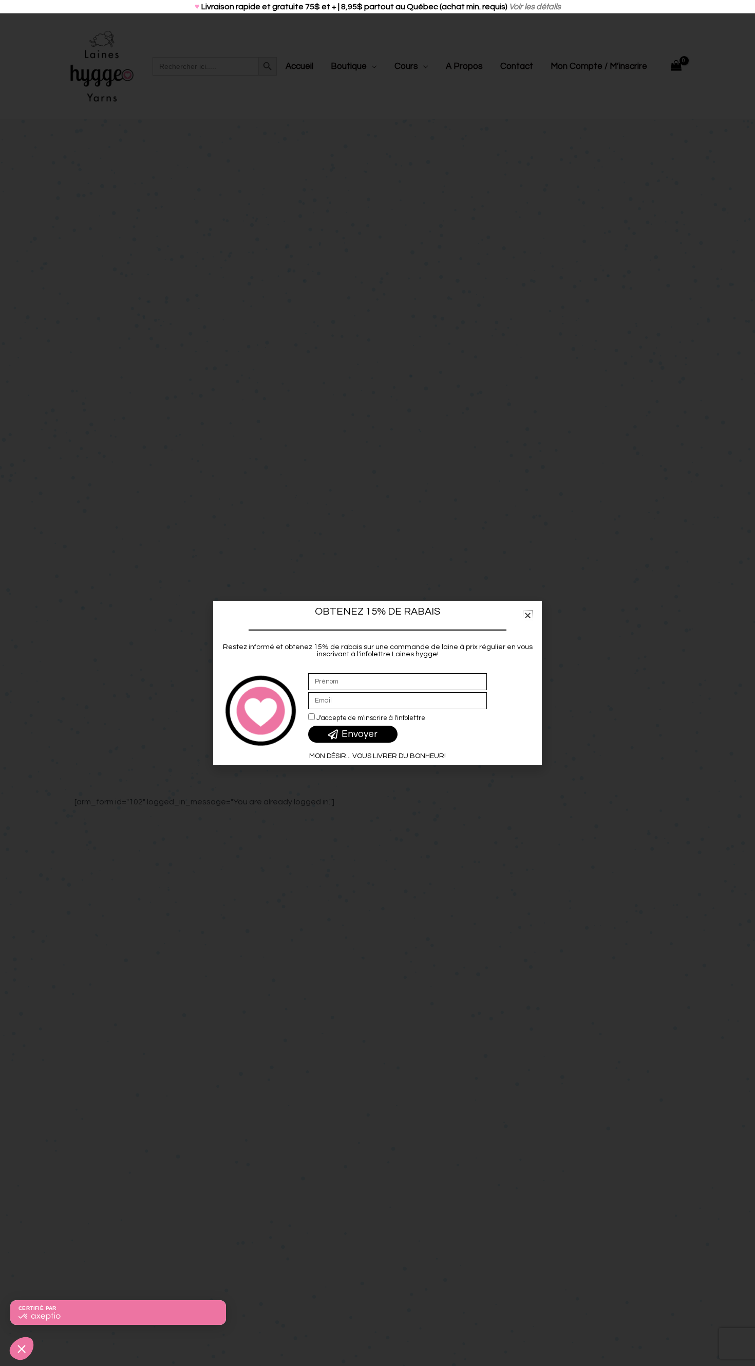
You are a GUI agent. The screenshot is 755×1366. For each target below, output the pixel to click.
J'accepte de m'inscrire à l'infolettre (370, 718)
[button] (528, 615)
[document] (377, 683)
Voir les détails (535, 7)
